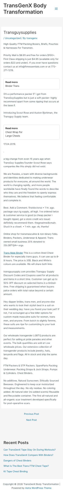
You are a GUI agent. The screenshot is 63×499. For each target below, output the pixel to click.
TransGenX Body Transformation (25, 8)
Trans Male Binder (13, 253)
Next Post (31, 420)
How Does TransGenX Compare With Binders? (28, 455)
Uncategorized (13, 38)
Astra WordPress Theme (38, 488)
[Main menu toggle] (56, 8)
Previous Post (31, 414)
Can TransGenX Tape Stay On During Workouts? (30, 449)
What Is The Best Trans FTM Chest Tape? (26, 466)
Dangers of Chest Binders (17, 460)
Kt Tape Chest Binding (16, 471)
